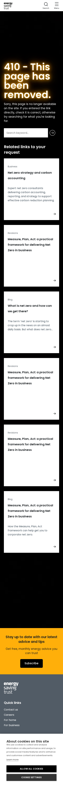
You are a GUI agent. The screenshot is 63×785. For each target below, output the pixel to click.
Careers (9, 715)
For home (10, 720)
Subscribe (31, 663)
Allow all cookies (31, 768)
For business (12, 725)
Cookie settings (31, 777)
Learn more (12, 759)
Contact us (11, 709)
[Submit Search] (52, 133)
